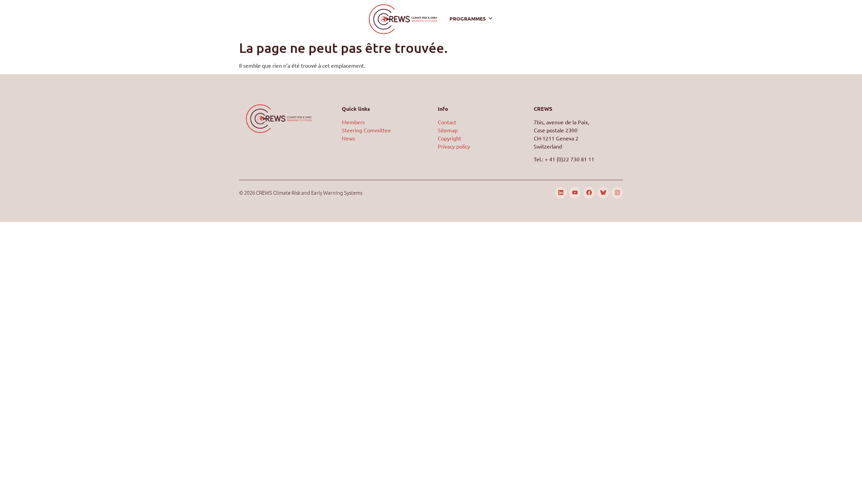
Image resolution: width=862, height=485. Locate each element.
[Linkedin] (560, 192)
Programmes (468, 18)
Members (353, 122)
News (348, 138)
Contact (447, 122)
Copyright (449, 138)
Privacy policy (454, 146)
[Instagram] (617, 192)
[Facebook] (589, 192)
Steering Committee (366, 130)
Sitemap (448, 130)
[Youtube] (575, 192)
